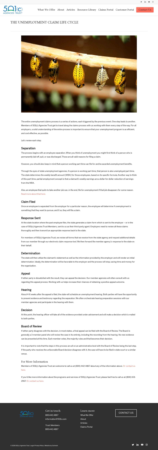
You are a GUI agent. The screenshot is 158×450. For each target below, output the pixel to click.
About (83, 419)
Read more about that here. (33, 194)
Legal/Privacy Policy (36, 445)
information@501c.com (56, 419)
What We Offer (86, 415)
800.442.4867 (51, 415)
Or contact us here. (35, 381)
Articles (83, 423)
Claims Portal (86, 427)
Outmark (55, 445)
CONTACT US (126, 413)
